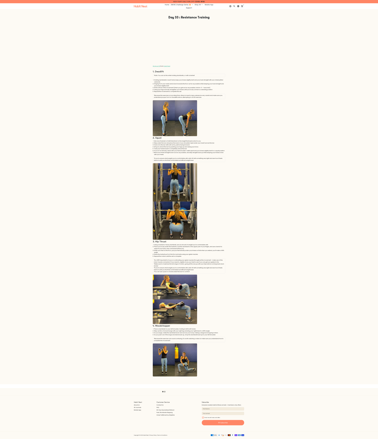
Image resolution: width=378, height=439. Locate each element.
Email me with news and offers (212, 417)
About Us (137, 405)
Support (189, 8)
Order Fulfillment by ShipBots (166, 415)
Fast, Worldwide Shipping (165, 412)
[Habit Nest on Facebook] (163, 391)
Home (167, 5)
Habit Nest (167, 66)
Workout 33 (156, 66)
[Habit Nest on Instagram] (164, 391)
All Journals (137, 407)
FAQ (158, 407)
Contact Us (160, 405)
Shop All (199, 5)
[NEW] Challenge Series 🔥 (182, 5)
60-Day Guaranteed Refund (165, 410)
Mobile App (209, 5)
